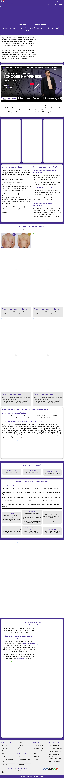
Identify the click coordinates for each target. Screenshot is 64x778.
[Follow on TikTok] (42, 1)
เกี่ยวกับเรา (49, 4)
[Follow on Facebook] (39, 1)
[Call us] (54, 769)
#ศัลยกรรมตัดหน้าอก (26, 106)
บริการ (43, 4)
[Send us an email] (52, 769)
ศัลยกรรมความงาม (6, 742)
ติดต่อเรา (61, 4)
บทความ (55, 4)
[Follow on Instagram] (41, 1)
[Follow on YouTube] (43, 1)
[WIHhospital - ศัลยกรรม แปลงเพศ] (12, 4)
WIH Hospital (20, 658)
